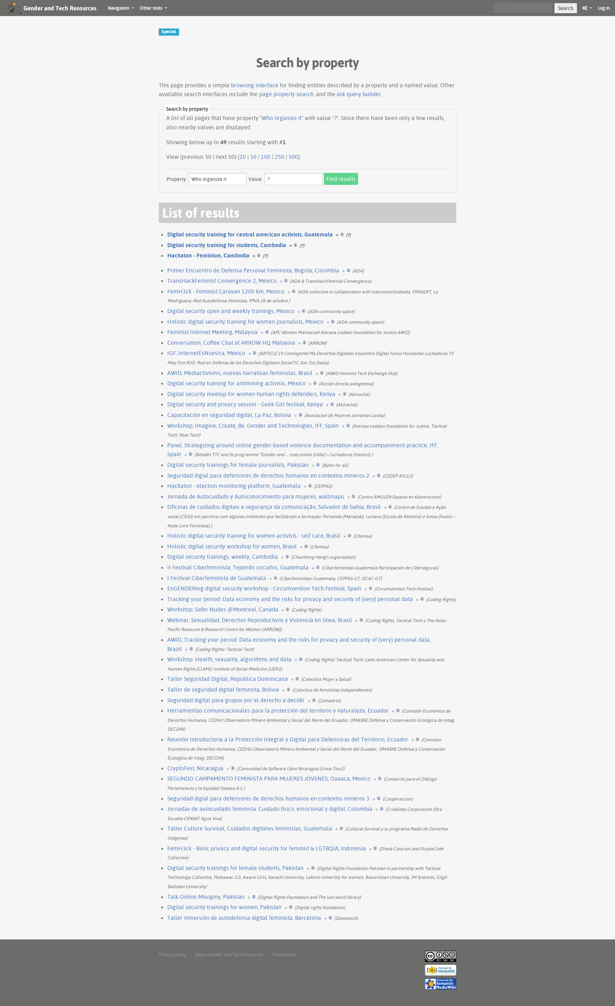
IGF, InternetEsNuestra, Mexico (206, 352)
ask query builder (359, 94)
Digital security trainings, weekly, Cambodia (222, 556)
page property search (286, 94)
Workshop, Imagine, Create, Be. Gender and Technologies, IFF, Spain (253, 425)
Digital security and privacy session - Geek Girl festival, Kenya (245, 404)
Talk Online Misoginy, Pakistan (206, 896)
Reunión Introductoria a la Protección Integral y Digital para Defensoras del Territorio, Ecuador (287, 739)
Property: (177, 179)
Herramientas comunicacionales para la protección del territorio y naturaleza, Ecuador (278, 710)
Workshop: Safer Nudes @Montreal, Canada (222, 609)
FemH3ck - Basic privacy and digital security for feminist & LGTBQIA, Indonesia (266, 848)
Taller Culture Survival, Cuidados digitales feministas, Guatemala (249, 828)
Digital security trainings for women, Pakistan (224, 907)
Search (565, 8)
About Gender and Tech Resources (229, 954)
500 (293, 156)
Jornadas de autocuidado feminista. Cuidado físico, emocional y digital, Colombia (269, 808)
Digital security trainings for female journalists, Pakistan (238, 464)
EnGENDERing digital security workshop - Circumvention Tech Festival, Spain (264, 588)
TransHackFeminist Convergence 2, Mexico (222, 280)
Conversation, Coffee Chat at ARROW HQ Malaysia (231, 342)
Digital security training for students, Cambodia (226, 245)
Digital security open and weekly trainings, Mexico (230, 310)
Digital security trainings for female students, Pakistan (235, 867)
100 (265, 156)
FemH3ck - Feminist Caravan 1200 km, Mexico (225, 291)
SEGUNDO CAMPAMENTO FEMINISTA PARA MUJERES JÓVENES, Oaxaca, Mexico (268, 778)
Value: (255, 179)
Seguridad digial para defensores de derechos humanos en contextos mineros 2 (268, 475)
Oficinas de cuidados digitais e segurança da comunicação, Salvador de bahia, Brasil (274, 506)
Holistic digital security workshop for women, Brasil (232, 546)
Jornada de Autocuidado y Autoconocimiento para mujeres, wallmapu (255, 496)
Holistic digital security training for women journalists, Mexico (245, 321)
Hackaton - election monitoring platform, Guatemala (234, 485)
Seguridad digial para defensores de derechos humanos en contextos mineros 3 (268, 798)
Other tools (151, 8)
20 (243, 156)
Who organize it (281, 117)
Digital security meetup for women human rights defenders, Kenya (251, 393)
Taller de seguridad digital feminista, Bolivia (223, 689)
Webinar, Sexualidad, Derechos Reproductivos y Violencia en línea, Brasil (259, 620)
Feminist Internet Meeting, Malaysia (212, 331)
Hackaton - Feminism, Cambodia (208, 255)
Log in (604, 8)
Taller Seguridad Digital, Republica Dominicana (227, 678)
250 (279, 156)
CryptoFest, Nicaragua (195, 768)
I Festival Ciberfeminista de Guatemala (216, 578)
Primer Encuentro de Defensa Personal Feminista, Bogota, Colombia (253, 270)
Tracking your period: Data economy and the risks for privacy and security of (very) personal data (290, 599)
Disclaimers (284, 954)
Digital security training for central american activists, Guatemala (250, 234)
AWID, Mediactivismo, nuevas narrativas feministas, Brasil (239, 372)
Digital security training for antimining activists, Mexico (236, 383)
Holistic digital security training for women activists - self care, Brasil (253, 535)
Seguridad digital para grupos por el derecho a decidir (236, 700)
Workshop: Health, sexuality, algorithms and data (229, 659)
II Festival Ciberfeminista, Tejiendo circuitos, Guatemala (238, 567)
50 (253, 156)
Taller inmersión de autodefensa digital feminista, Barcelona (244, 917)
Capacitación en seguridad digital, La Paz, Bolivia (229, 414)
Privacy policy (172, 954)
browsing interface (254, 85)
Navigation (118, 8)
